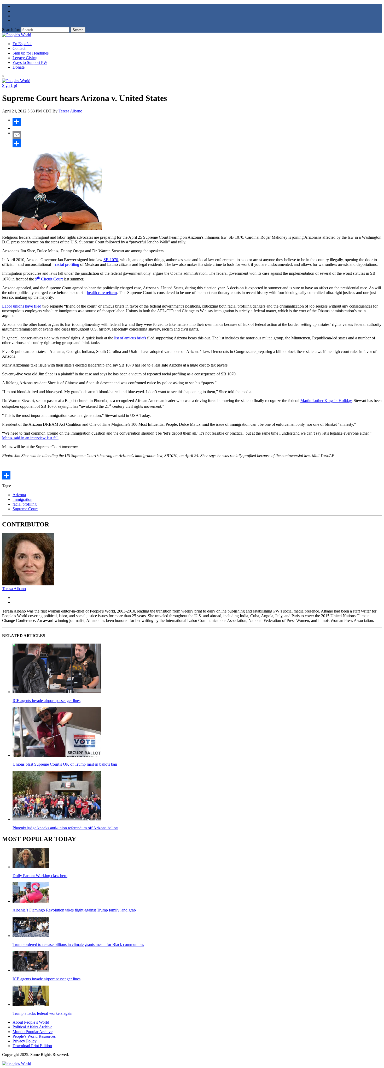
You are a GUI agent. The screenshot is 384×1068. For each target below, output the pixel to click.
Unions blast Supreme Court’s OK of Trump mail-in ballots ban (65, 764)
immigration (22, 499)
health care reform (102, 292)
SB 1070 (110, 259)
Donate (19, 67)
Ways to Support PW (30, 62)
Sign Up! (9, 85)
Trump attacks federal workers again (42, 1013)
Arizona (19, 495)
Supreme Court (25, 509)
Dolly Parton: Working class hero (40, 875)
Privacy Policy (25, 1041)
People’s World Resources (34, 1036)
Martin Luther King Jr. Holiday (326, 400)
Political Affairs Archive (32, 1027)
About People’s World (31, 1022)
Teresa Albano (70, 111)
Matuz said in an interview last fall (30, 438)
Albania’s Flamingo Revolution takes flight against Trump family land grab (74, 910)
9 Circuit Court (49, 279)
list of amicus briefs (130, 338)
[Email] (197, 135)
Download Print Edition (32, 1045)
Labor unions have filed (21, 306)
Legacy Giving (25, 58)
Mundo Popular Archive (33, 1031)
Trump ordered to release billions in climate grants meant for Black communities (78, 944)
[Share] (197, 122)
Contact (19, 48)
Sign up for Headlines (31, 53)
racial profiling (67, 264)
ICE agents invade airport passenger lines (46, 700)
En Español (22, 43)
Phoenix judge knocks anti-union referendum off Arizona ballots (65, 828)
